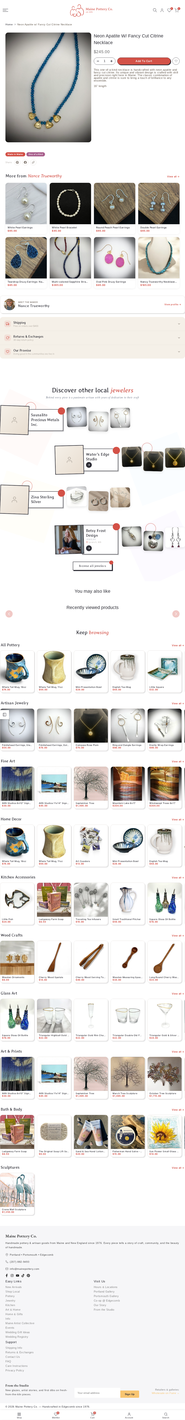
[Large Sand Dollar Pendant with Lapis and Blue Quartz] (153, 541)
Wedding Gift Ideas (17, 1332)
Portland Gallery (104, 1291)
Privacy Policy (14, 1370)
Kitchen (10, 1305)
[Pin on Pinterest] (17, 162)
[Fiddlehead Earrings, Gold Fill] (98, 421)
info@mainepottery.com (24, 1268)
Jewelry (10, 1300)
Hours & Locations (106, 1287)
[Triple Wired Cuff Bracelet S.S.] (76, 496)
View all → (173, 176)
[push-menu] (5, 10)
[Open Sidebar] (4, 714)
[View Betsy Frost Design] (89, 548)
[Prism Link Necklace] (120, 497)
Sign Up (130, 1394)
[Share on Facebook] (25, 162)
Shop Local (12, 1291)
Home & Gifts (14, 1314)
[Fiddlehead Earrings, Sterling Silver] (76, 417)
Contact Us (12, 1356)
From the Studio (104, 1309)
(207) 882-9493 (19, 1261)
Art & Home (13, 1309)
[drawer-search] (155, 10)
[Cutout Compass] (153, 461)
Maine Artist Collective (20, 1323)
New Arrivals (13, 1287)
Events (9, 1327)
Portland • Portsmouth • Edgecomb (31, 1254)
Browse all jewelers (92, 566)
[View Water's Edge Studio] (89, 465)
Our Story (100, 1305)
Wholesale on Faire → (166, 1393)
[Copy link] (33, 162)
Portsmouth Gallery (106, 1296)
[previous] (9, 614)
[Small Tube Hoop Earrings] (98, 501)
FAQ (8, 1361)
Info (7, 1318)
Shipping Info (13, 1347)
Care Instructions (16, 1365)
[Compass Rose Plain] (131, 456)
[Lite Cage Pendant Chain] (131, 536)
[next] (176, 614)
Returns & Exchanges (19, 1352)
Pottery (10, 1296)
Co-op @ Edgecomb (107, 1300)
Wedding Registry (16, 1336)
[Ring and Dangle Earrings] (120, 418)
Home (9, 24)
